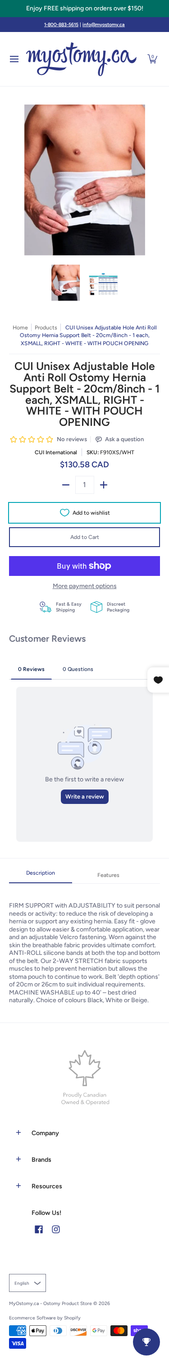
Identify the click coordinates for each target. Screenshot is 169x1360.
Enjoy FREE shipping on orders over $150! (84, 8)
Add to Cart (84, 537)
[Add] (103, 485)
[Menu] (13, 59)
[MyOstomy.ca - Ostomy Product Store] (81, 59)
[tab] (40, 875)
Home (20, 327)
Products (46, 327)
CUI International (56, 452)
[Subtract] (65, 485)
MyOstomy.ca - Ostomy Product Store (50, 1303)
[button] (152, 59)
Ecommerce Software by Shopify (45, 1318)
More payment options (85, 586)
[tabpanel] (84, 943)
